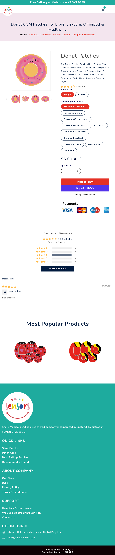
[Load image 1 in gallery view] (15, 99)
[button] (68, 86)
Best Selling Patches (15, 457)
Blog (5, 482)
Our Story (8, 478)
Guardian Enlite (72, 144)
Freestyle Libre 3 (73, 113)
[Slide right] (54, 99)
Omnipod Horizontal (75, 131)
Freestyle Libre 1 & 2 (75, 106)
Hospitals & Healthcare (17, 508)
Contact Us (9, 517)
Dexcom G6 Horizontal (76, 119)
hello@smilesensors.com (21, 537)
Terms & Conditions (14, 492)
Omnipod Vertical (73, 138)
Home (23, 34)
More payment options (85, 195)
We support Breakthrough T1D (22, 512)
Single (67, 94)
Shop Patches (11, 448)
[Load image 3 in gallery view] (35, 99)
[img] (9, 286)
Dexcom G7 (99, 125)
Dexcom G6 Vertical (74, 125)
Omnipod (69, 150)
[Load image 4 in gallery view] (45, 99)
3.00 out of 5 (65, 239)
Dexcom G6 (94, 144)
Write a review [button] (57, 268)
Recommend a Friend (15, 462)
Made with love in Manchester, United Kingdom (34, 532)
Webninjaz (67, 549)
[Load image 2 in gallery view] (25, 99)
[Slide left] (9, 99)
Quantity (66, 165)
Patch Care (9, 452)
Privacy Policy (10, 487)
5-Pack (82, 94)
